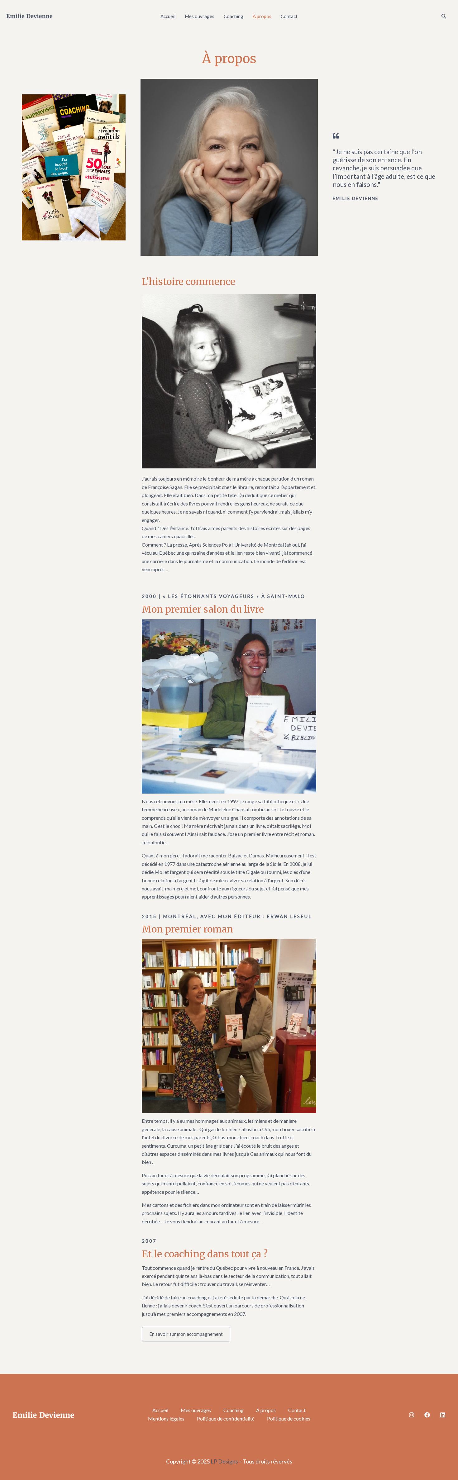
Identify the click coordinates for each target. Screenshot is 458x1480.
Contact (289, 16)
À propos (262, 16)
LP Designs (224, 1461)
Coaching (233, 16)
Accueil (167, 16)
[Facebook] (427, 1415)
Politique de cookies (288, 1418)
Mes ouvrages (199, 16)
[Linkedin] (443, 1415)
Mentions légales (166, 1418)
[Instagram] (411, 1415)
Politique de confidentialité (226, 1418)
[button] (444, 16)
